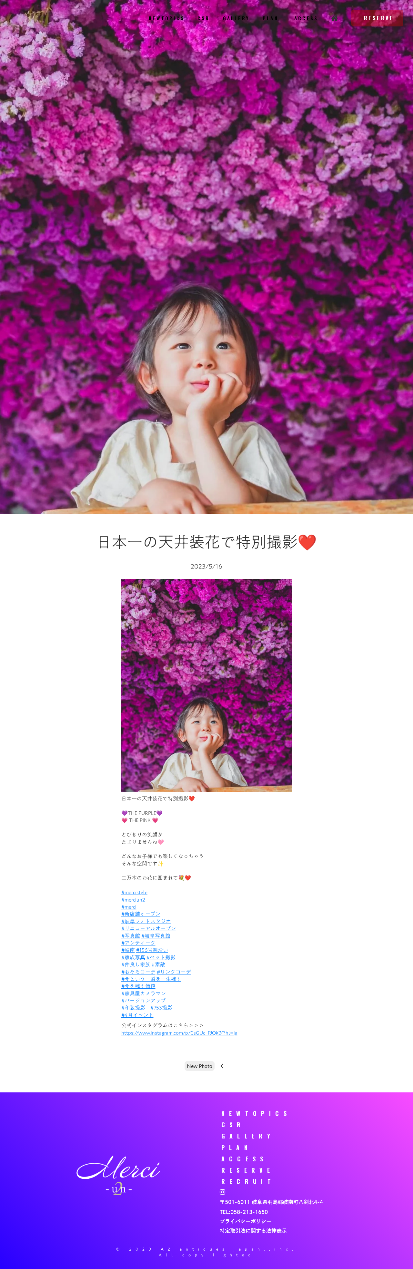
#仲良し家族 (135, 964)
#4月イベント (137, 1015)
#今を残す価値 (138, 986)
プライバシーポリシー (245, 1221)
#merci (134, 892)
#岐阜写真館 (155, 936)
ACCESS (304, 18)
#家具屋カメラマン (143, 993)
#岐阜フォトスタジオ (146, 921)
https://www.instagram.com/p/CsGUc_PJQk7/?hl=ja (179, 1033)
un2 (133, 900)
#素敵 (158, 964)
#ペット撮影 (161, 957)
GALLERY (236, 18)
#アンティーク (138, 943)
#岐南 (128, 950)
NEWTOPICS (167, 18)
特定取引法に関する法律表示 (253, 1230)
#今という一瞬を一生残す (151, 979)
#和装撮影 (133, 1008)
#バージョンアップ (143, 1000)
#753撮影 (161, 1008)
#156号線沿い (152, 950)
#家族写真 (133, 957)
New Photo (199, 1066)
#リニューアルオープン (148, 928)
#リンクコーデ (174, 972)
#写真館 (130, 936)
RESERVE (248, 1170)
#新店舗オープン (140, 914)
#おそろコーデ (138, 972)
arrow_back (223, 1066)
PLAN (270, 18)
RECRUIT (248, 1181)
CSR (203, 18)
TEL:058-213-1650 (244, 1212)
